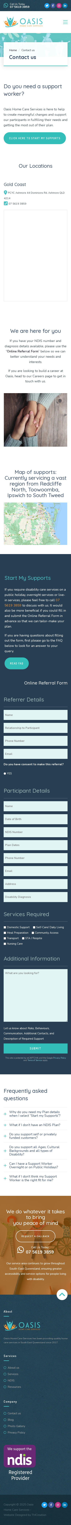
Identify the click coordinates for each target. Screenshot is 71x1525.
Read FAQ (16, 663)
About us (13, 1368)
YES (9, 773)
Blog (11, 1420)
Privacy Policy (59, 1058)
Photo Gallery (16, 1426)
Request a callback (35, 1236)
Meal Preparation (17, 933)
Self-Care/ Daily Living (50, 927)
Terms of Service (34, 1060)
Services (13, 1374)
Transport (13, 938)
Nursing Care (15, 944)
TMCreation (39, 1515)
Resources (14, 1387)
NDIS (11, 1380)
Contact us (14, 1413)
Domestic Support (18, 927)
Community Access (46, 933)
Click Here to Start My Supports (34, 138)
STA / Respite (33, 938)
